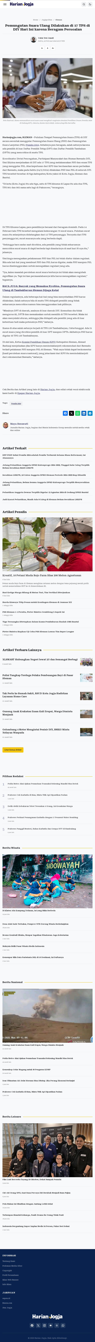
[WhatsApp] (62, 1325)
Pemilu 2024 (32, 145)
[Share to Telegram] (90, 413)
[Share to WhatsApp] (77, 413)
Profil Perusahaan (10, 1275)
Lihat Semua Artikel (12, 750)
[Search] (83, 4)
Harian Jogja (47, 389)
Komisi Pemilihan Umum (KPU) (39, 342)
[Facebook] (32, 1325)
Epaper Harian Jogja (28, 393)
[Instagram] (44, 1325)
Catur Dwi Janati (46, 38)
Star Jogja (7, 1308)
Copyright (7, 1271)
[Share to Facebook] (65, 413)
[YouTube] (50, 1325)
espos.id (6, 1298)
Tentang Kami (8, 1261)
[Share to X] (71, 413)
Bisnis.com (7, 1303)
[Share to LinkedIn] (83, 413)
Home (35, 20)
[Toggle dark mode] (90, 4)
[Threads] (56, 1325)
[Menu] (4, 4)
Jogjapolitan (47, 20)
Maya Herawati (19, 424)
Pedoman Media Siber (12, 1266)
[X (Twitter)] (38, 1325)
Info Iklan (6, 1284)
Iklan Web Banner (10, 1280)
